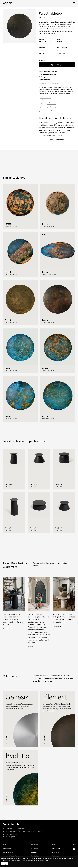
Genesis (34, 848)
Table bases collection (66, 91)
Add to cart (57, 65)
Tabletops (7, 848)
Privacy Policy (44, 860)
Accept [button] (4, 864)
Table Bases (8, 852)
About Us (56, 848)
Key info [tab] (42, 83)
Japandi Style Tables (11, 856)
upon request (67, 93)
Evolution (35, 856)
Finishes (55, 856)
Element (34, 852)
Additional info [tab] (53, 83)
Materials (56, 852)
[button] (70, 653)
